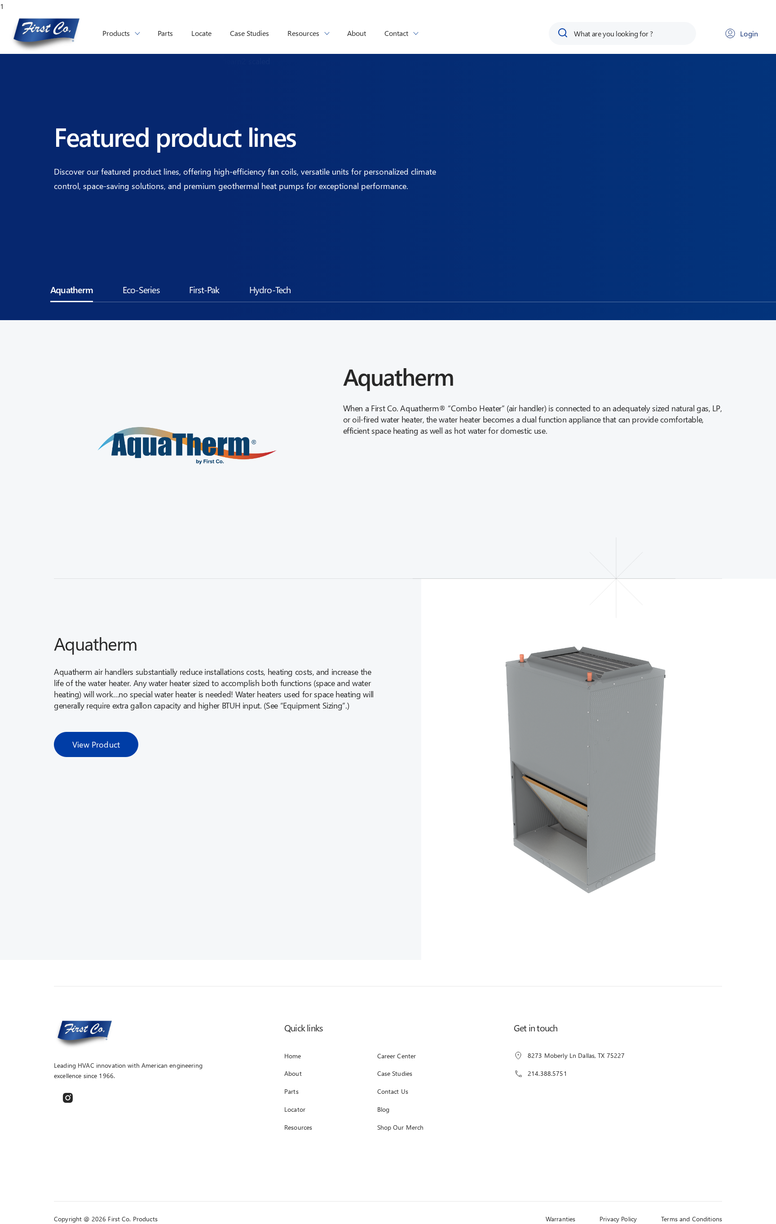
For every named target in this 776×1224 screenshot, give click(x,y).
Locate (201, 33)
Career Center (396, 1056)
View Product (96, 744)
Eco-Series (141, 289)
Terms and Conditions (691, 1219)
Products (116, 33)
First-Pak (204, 289)
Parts (165, 33)
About (356, 33)
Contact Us (392, 1091)
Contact (396, 33)
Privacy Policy (618, 1219)
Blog (383, 1109)
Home (292, 1056)
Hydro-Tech (270, 289)
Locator (294, 1109)
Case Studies (249, 33)
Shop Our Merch (400, 1127)
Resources (303, 33)
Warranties (560, 1219)
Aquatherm (71, 289)
